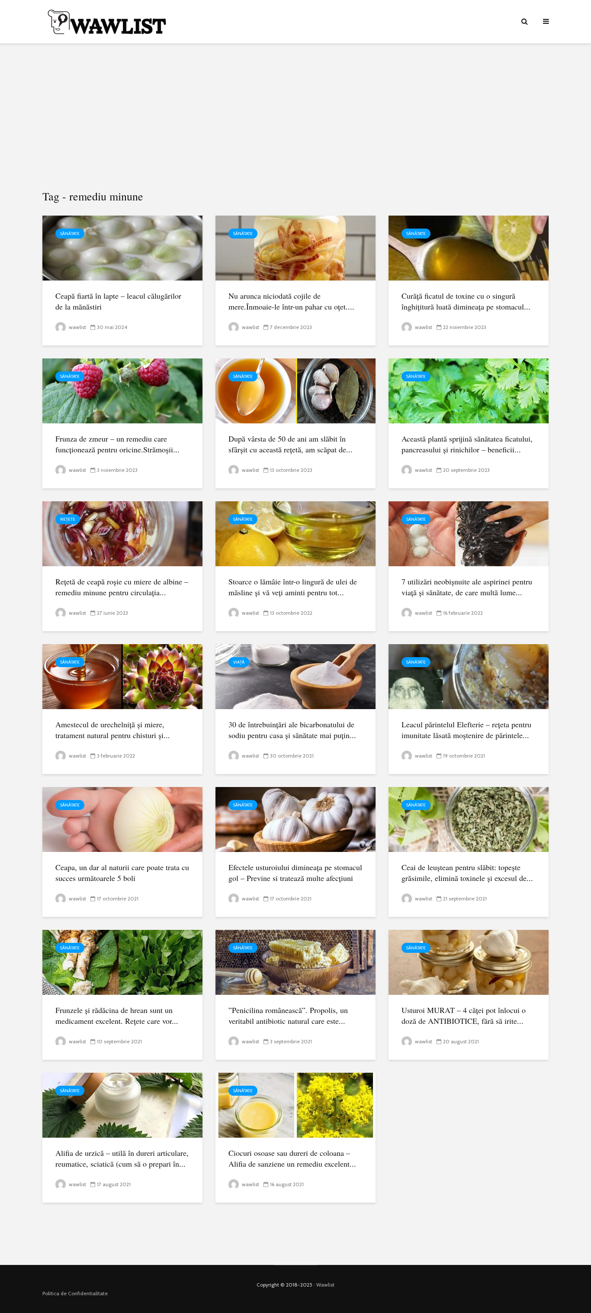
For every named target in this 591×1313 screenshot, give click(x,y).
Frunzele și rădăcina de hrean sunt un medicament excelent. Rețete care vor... (116, 1015)
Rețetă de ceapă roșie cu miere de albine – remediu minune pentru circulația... (121, 586)
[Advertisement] (295, 116)
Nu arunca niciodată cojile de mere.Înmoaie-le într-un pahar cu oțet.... (291, 301)
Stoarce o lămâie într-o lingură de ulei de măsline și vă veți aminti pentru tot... (292, 586)
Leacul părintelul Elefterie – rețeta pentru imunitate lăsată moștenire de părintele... (466, 729)
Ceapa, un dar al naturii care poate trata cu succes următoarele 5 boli (122, 872)
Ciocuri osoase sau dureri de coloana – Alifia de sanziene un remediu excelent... (292, 1158)
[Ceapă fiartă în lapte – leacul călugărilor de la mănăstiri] (122, 247)
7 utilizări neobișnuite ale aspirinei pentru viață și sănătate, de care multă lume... (466, 586)
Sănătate (70, 233)
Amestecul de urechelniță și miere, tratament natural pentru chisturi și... (112, 729)
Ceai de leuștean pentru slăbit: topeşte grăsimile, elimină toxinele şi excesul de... (467, 872)
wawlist (76, 327)
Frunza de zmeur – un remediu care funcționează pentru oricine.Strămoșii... (117, 444)
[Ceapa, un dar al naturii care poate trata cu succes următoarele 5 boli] (122, 819)
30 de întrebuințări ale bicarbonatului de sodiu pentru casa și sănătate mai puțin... (292, 729)
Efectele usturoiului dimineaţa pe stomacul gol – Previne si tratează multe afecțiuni (295, 872)
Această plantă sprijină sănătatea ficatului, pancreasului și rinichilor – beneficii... (467, 444)
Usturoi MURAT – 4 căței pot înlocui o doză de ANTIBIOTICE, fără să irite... (463, 1015)
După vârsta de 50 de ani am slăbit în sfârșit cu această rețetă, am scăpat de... (290, 444)
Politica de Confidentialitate (75, 1293)
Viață (238, 662)
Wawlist (325, 1284)
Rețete (67, 519)
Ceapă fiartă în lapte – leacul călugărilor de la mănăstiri (118, 301)
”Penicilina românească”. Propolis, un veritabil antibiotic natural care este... (288, 1015)
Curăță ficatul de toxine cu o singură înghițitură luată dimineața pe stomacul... (465, 301)
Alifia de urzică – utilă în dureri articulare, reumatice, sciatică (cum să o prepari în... (122, 1158)
